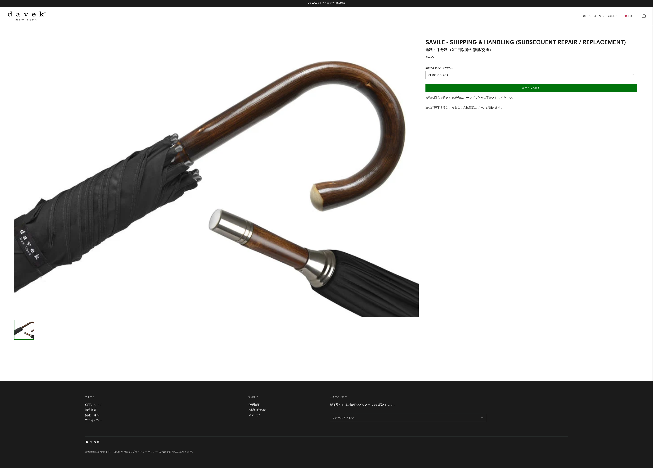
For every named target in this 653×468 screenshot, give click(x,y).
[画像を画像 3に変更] (24, 329)
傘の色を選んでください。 (439, 67)
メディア (254, 415)
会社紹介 (612, 16)
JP (630, 16)
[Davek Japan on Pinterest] (95, 442)
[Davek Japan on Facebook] (87, 442)
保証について (93, 404)
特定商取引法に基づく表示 (177, 451)
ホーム (587, 16)
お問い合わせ (257, 410)
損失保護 (91, 410)
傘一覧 (598, 16)
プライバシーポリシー (145, 451)
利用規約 (126, 451)
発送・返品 (92, 415)
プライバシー (93, 420)
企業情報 (254, 404)
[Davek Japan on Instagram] (98, 442)
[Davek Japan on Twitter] (91, 442)
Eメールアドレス (343, 413)
